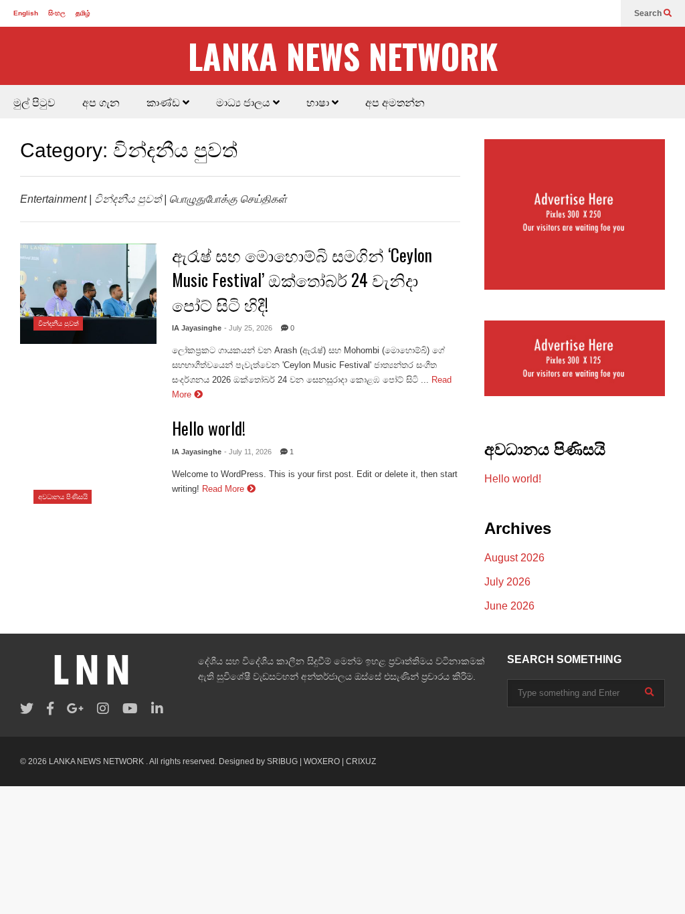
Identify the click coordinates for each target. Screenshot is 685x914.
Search (649, 13)
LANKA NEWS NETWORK (343, 56)
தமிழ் (83, 13)
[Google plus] (75, 709)
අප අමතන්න (395, 102)
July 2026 (507, 581)
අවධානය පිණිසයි (63, 496)
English (25, 13)
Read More (224, 489)
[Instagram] (103, 709)
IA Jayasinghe (196, 328)
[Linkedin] (157, 709)
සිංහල (57, 13)
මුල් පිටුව (34, 102)
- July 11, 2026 (248, 452)
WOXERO (322, 761)
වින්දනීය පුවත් (58, 323)
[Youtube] (130, 709)
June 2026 (509, 606)
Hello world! (209, 428)
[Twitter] (26, 709)
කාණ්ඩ (164, 102)
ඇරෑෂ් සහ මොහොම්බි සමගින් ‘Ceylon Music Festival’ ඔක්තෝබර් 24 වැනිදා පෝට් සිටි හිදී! (302, 279)
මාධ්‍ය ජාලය (244, 102)
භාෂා (319, 102)
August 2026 (514, 557)
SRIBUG (282, 761)
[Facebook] (50, 709)
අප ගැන (101, 102)
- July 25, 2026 (248, 328)
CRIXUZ (361, 761)
